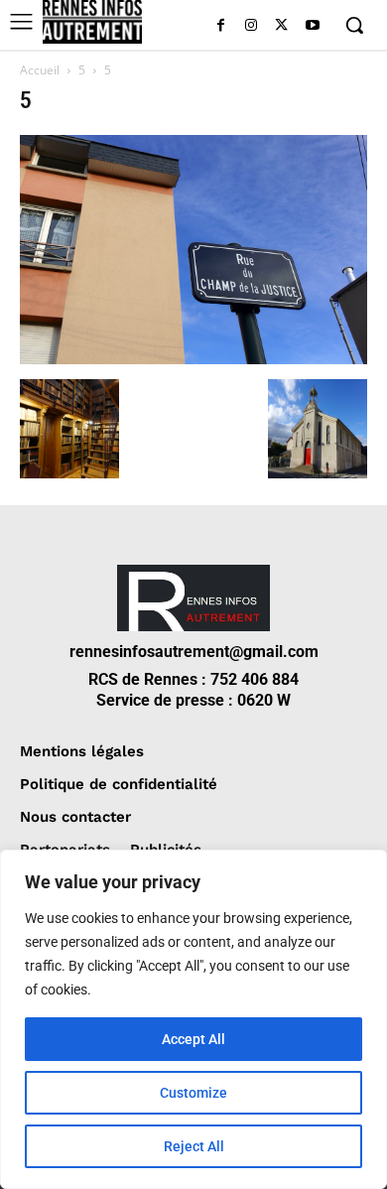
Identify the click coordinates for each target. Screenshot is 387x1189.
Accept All (193, 1039)
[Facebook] (220, 26)
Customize (193, 1093)
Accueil (40, 70)
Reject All (194, 1146)
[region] (193, 1019)
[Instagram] (251, 26)
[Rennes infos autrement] (92, 22)
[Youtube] (312, 26)
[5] (193, 358)
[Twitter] (281, 26)
